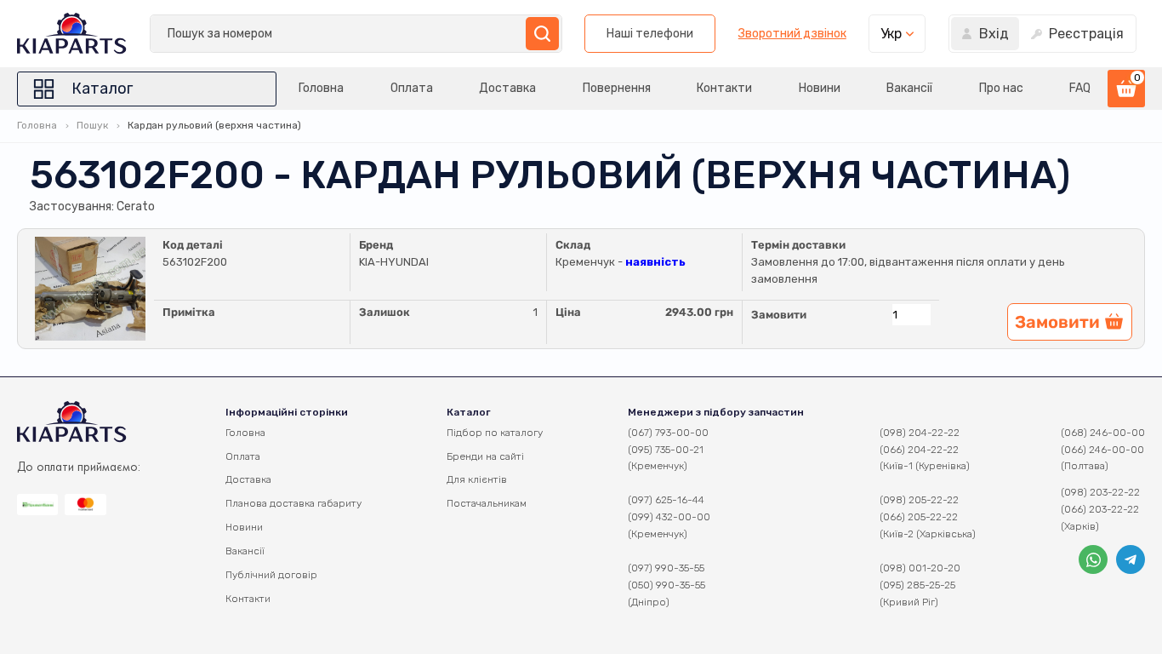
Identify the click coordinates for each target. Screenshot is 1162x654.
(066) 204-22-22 (919, 450)
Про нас (1001, 88)
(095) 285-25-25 (917, 585)
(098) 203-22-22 (1100, 492)
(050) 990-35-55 (666, 585)
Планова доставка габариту (293, 503)
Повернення (617, 88)
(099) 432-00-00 (669, 517)
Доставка (507, 88)
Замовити (778, 314)
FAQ (1080, 88)
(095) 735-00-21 (665, 450)
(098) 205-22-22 (919, 500)
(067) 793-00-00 (668, 433)
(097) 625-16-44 (666, 500)
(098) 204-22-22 (920, 433)
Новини (819, 88)
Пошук (92, 125)
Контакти (724, 88)
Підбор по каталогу (495, 433)
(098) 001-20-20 (920, 568)
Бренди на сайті (485, 456)
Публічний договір (271, 575)
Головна (321, 88)
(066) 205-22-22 (919, 517)
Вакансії (909, 88)
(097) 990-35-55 (666, 568)
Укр (891, 34)
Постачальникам (487, 503)
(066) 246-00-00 (1102, 450)
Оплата (411, 88)
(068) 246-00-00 (1103, 433)
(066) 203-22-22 (1100, 509)
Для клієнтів (477, 479)
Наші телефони (650, 33)
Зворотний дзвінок (792, 34)
